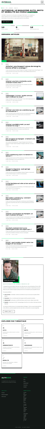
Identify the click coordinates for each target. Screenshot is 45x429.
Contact (3, 392)
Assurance (25, 385)
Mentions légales (5, 394)
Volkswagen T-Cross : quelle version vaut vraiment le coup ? (19, 96)
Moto (24, 381)
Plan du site (4, 396)
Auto (24, 379)
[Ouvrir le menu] (42, 2)
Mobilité (25, 386)
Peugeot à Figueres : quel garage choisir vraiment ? (18, 170)
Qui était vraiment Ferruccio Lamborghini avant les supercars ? (19, 229)
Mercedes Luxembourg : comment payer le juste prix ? (18, 198)
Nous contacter (6, 21)
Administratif (25, 383)
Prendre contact (8, 311)
